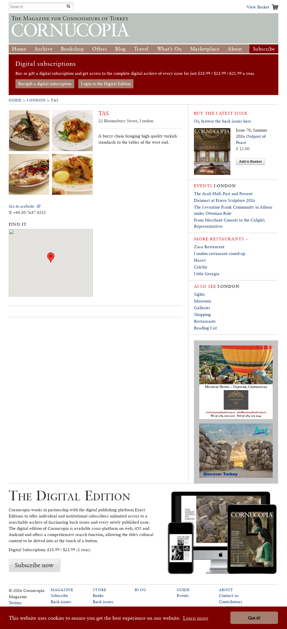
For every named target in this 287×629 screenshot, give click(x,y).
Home (19, 49)
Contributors (230, 601)
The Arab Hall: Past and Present (223, 193)
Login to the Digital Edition (106, 83)
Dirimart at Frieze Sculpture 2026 (224, 200)
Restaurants (205, 321)
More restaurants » (221, 238)
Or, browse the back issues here (222, 121)
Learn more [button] (195, 618)
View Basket (258, 6)
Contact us (229, 595)
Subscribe (264, 49)
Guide (15, 100)
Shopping (202, 314)
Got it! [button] (254, 618)
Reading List (205, 327)
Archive (43, 49)
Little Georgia (206, 273)
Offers (99, 49)
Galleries (202, 307)
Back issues (61, 601)
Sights (199, 294)
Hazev (200, 260)
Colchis (200, 266)
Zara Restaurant (209, 246)
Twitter (15, 602)
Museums (202, 300)
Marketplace (204, 49)
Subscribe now (34, 565)
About (235, 49)
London (36, 100)
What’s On (169, 49)
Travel (141, 49)
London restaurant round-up (219, 253)
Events (183, 595)
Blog (120, 49)
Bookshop (72, 49)
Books (98, 595)
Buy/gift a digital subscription (44, 83)
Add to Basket (250, 161)
